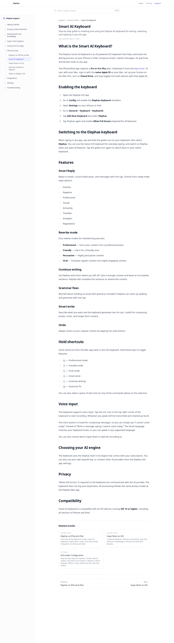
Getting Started (13, 24)
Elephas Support (13, 18)
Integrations (12, 78)
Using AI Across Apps (15, 46)
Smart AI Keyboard (16, 59)
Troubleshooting (13, 87)
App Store (139, 68)
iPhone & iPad (12, 50)
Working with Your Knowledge (14, 35)
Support (157, 3)
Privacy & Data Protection (17, 29)
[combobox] (87, 10)
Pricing (149, 3)
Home (141, 3)
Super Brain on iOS (16, 63)
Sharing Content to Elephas (16, 68)
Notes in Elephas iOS (17, 73)
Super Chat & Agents (15, 41)
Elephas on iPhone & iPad (19, 55)
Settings (10, 83)
